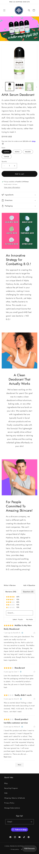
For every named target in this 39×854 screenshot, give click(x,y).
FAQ (5, 793)
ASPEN (6, 152)
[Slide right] (36, 87)
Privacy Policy (9, 803)
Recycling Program (11, 788)
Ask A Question (29, 585)
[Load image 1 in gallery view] (9, 86)
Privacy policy (15, 849)
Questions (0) (28, 591)
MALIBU (28, 152)
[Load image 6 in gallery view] (29, 86)
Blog (5, 783)
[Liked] (34, 633)
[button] (4, 10)
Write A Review (9, 585)
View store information (12, 187)
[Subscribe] (31, 821)
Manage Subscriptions (12, 808)
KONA (17, 152)
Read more (7, 757)
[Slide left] (2, 87)
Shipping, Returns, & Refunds (14, 798)
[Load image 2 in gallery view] (19, 86)
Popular (20, 619)
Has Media (29, 619)
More (19, 765)
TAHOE (6, 157)
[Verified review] (22, 633)
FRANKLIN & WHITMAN (17, 846)
